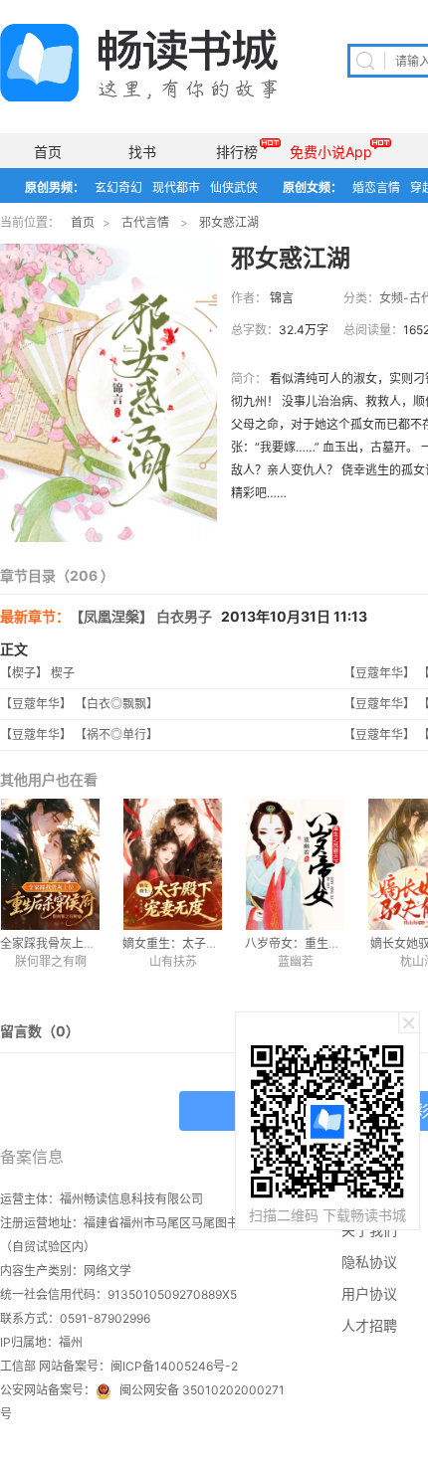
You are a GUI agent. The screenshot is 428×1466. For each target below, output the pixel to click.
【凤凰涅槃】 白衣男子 (141, 616)
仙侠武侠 (234, 187)
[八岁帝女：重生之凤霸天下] (295, 864)
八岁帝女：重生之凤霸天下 (316, 943)
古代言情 (145, 222)
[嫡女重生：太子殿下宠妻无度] (172, 864)
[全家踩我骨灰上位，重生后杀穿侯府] (50, 864)
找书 (142, 151)
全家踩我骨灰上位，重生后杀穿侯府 (95, 943)
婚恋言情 (376, 187)
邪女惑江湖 (229, 222)
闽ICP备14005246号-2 (174, 1366)
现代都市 (176, 187)
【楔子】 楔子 (37, 672)
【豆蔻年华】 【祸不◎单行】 (79, 734)
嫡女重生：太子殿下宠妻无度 (200, 943)
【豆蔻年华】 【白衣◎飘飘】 (79, 703)
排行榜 (237, 151)
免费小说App (331, 151)
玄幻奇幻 (118, 187)
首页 (48, 151)
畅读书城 (139, 62)
